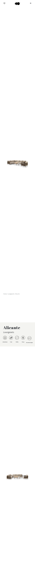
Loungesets (11, 294)
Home (5, 294)
